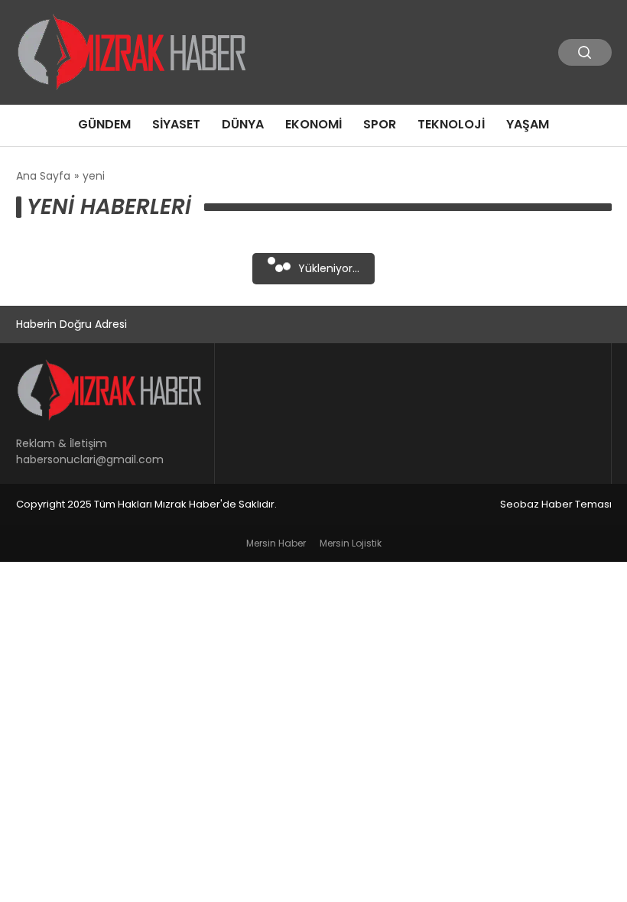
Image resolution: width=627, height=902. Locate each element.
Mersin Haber (276, 543)
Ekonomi (313, 124)
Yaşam (527, 124)
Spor (379, 124)
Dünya (243, 124)
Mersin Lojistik (351, 543)
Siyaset (176, 124)
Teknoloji (451, 124)
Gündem (104, 124)
